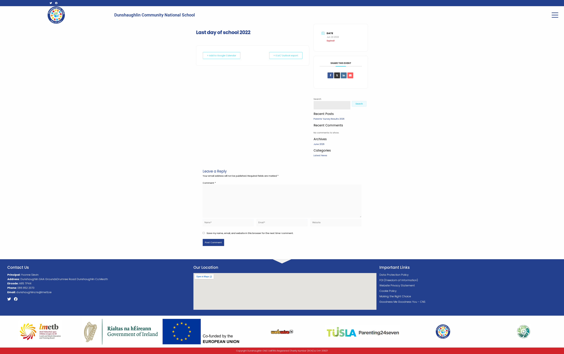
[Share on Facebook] (330, 75)
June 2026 (319, 144)
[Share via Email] (350, 75)
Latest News (320, 155)
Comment (209, 182)
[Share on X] (337, 75)
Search (317, 99)
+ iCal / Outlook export (285, 55)
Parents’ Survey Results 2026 (329, 118)
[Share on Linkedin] (344, 75)
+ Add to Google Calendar (221, 55)
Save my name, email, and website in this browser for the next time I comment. (250, 233)
